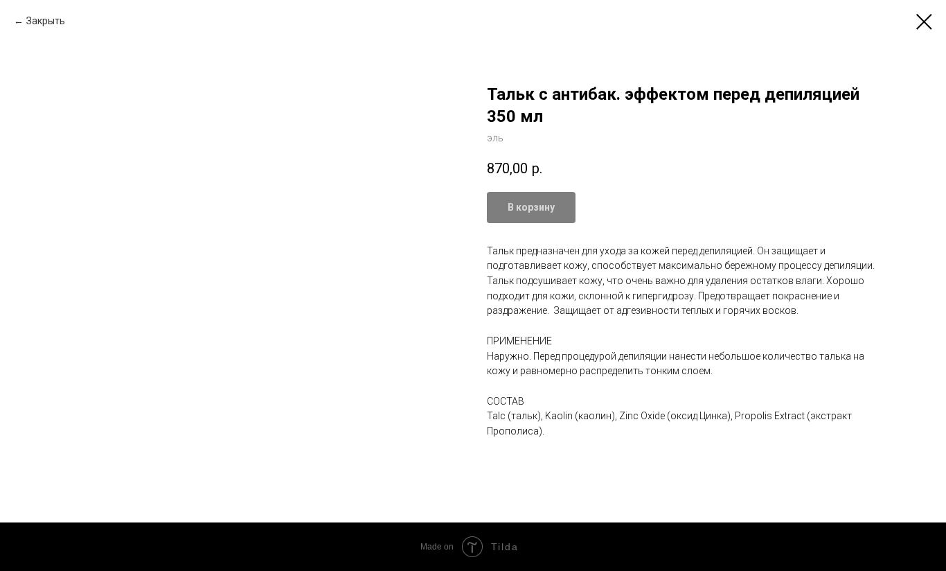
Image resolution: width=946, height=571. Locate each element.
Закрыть (45, 20)
